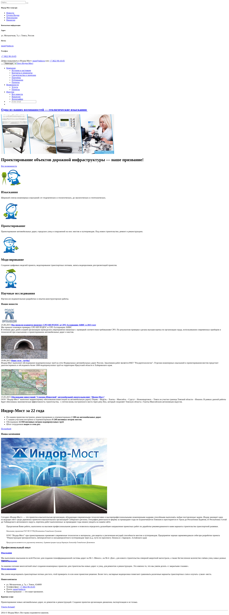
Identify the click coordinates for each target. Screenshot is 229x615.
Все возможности (9, 166)
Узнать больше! (8, 607)
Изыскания (6, 553)
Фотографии (17, 99)
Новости (10, 13)
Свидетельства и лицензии (24, 75)
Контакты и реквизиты (22, 73)
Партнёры (16, 77)
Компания (11, 68)
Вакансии (10, 20)
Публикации (17, 80)
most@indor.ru (7, 46)
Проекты (16, 89)
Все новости (17, 94)
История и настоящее (21, 70)
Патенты (16, 82)
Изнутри (10, 92)
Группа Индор (12, 15)
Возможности (12, 85)
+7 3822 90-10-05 (8, 56)
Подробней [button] (6, 429)
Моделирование (8, 569)
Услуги (15, 87)
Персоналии (11, 18)
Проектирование (9, 561)
